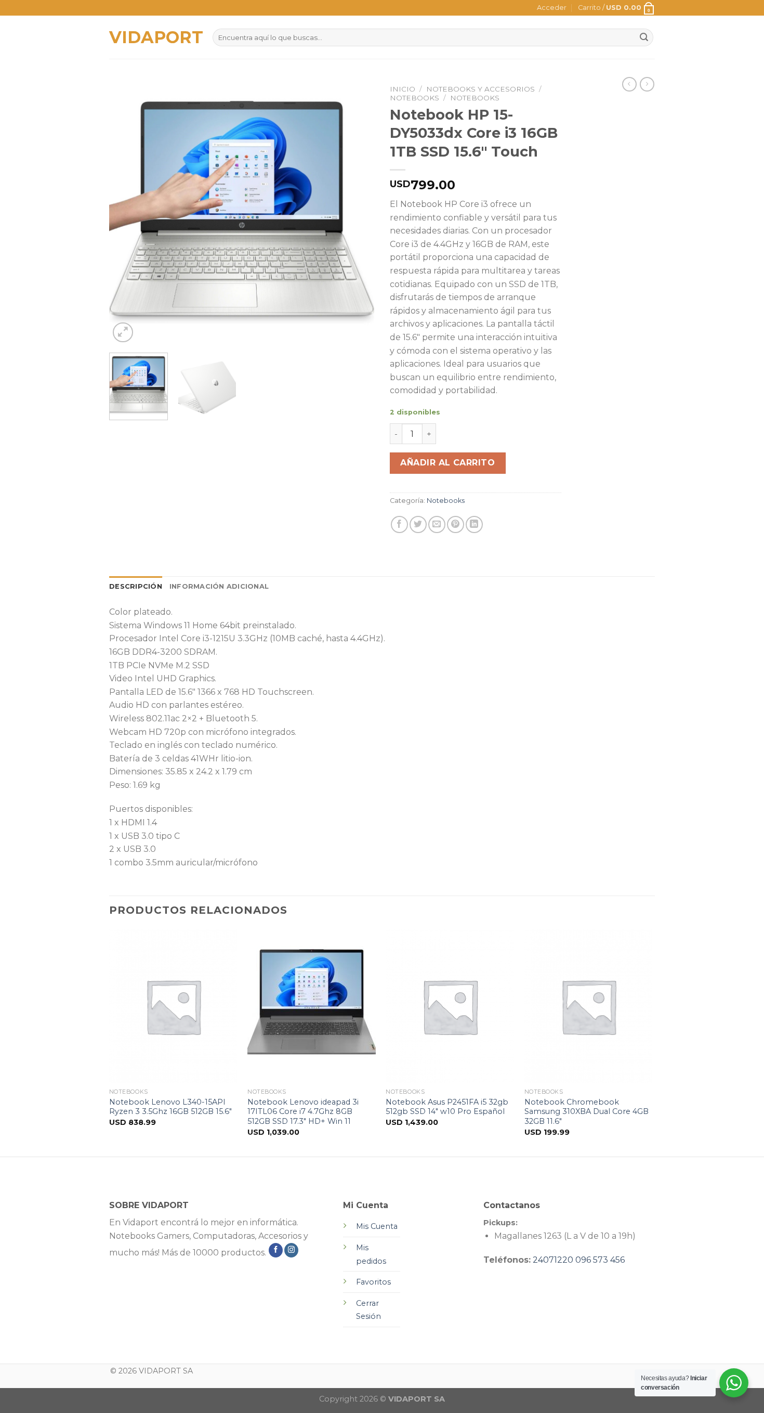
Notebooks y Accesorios (480, 89)
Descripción (135, 586)
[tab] (135, 586)
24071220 (553, 1260)
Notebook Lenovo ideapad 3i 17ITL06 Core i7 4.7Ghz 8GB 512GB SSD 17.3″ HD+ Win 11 (303, 1111)
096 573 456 (600, 1260)
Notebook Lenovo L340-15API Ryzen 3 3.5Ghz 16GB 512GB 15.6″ (170, 1107)
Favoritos (373, 1282)
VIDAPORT (153, 37)
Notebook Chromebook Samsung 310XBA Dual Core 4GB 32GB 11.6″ (586, 1111)
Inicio (402, 89)
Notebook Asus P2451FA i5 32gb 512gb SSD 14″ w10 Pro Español (447, 1107)
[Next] (356, 212)
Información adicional (219, 586)
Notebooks (414, 98)
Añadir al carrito (447, 463)
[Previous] (127, 212)
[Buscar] (644, 37)
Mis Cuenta (377, 1226)
